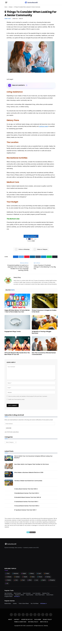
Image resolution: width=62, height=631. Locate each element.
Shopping (52, 580)
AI (7, 583)
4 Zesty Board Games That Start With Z (26, 489)
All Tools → (17, 596)
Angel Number (29, 594)
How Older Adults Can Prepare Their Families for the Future (31, 464)
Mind (30, 580)
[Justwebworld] (31, 2)
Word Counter (17, 593)
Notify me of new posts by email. (16, 399)
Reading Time (45, 593)
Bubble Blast (8, 603)
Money (32, 573)
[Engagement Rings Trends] (17, 322)
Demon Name (49, 594)
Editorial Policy (33, 621)
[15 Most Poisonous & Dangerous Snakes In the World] (44, 301)
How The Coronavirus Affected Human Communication (44, 353)
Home (6, 7)
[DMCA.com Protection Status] (31, 533)
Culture (17, 576)
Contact (16, 619)
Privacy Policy (47, 619)
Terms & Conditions (20, 621)
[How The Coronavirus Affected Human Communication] (44, 343)
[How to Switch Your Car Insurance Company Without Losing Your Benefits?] (9, 458)
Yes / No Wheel (34, 603)
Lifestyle (10, 7)
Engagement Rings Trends (13, 331)
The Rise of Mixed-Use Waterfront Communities (28, 480)
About (10, 619)
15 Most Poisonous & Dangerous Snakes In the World (44, 311)
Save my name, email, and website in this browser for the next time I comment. (27, 396)
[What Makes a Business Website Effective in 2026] (9, 474)
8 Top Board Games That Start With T (25, 510)
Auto (16, 580)
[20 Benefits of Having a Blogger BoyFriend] (44, 322)
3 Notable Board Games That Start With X (26, 493)
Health (21, 18)
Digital (24, 573)
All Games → (43, 603)
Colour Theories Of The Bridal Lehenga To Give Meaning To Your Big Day (45, 266)
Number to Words (19, 594)
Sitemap (46, 625)
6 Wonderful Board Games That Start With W (27, 497)
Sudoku (15, 603)
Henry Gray (8, 18)
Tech (8, 573)
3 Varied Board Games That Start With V (26, 501)
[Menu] (6, 2)
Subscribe (8, 428)
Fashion (9, 580)
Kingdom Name (8, 596)
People (47, 573)
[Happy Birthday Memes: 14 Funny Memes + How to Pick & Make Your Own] (17, 301)
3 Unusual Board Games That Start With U (26, 506)
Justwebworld (29, 625)
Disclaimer (37, 619)
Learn (39, 573)
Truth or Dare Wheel (24, 603)
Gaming (48, 576)
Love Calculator (36, 593)
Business (16, 573)
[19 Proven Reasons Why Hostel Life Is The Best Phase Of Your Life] (17, 343)
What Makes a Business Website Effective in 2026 (28, 472)
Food (23, 580)
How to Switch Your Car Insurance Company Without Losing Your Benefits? (33, 456)
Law (37, 580)
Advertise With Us (26, 619)
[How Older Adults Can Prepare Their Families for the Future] (9, 466)
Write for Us (44, 621)
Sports (44, 580)
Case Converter (27, 593)
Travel (40, 576)
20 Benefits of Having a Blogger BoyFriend (41, 332)
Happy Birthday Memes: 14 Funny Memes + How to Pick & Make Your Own (17, 311)
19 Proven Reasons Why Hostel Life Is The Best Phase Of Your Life (17, 353)
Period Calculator (9, 594)
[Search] (56, 2)
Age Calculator (8, 593)
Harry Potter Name (40, 594)
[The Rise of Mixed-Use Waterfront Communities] (9, 483)
